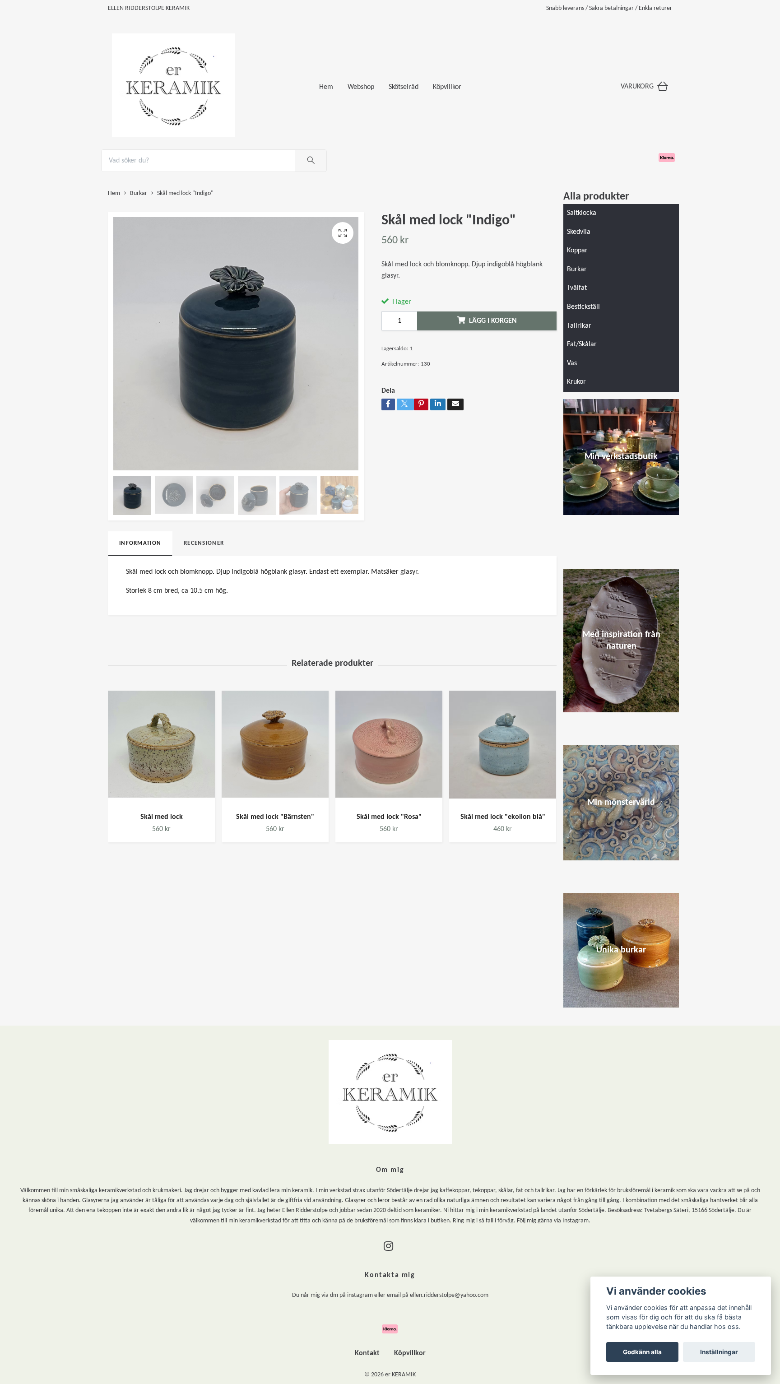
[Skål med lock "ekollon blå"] (502, 748)
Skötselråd (403, 87)
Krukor (576, 381)
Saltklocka (581, 213)
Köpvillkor (447, 87)
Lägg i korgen (493, 321)
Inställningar (719, 1352)
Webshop (361, 87)
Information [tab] (140, 543)
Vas (572, 363)
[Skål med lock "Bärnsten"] (275, 748)
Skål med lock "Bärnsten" (275, 817)
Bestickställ (583, 307)
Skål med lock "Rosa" (389, 817)
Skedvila (578, 232)
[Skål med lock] (161, 748)
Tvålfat (577, 288)
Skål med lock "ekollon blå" (502, 817)
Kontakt (367, 1353)
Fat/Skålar (582, 344)
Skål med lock (161, 817)
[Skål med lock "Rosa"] (388, 748)
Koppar (577, 250)
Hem (326, 87)
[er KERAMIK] (212, 83)
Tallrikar (579, 326)
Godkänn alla (642, 1352)
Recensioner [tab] (204, 543)
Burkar (577, 269)
